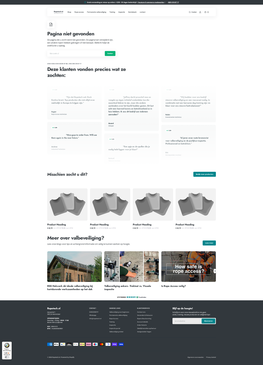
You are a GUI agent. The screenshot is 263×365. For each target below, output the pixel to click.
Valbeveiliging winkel (116, 332)
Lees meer (209, 243)
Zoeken (110, 53)
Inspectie (112, 325)
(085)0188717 (93, 312)
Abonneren (208, 321)
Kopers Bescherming (144, 318)
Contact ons (141, 312)
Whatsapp (92, 315)
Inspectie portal (114, 328)
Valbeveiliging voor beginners (119, 312)
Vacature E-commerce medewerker (151, 2)
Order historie (142, 325)
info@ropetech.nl (95, 318)
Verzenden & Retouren (145, 315)
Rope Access (113, 318)
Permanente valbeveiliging (118, 315)
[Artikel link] (74, 271)
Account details (142, 322)
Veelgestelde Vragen (144, 332)
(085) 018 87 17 (173, 2)
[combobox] (81, 53)
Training (112, 322)
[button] (193, 12)
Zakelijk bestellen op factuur (146, 328)
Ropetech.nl (56, 357)
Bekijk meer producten (204, 174)
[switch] (7, 357)
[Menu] (10, 343)
